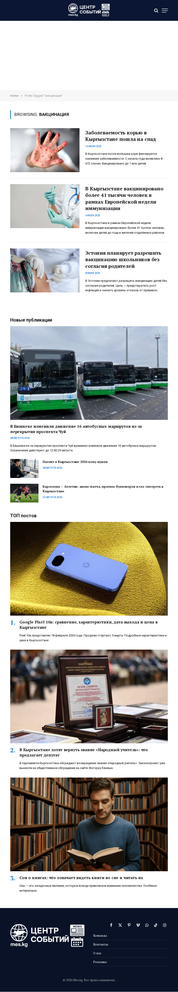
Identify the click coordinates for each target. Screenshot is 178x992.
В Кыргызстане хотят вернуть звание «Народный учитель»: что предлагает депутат (83, 752)
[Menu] (165, 10)
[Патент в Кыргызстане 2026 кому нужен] (24, 468)
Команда (100, 935)
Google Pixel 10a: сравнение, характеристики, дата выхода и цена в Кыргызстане (88, 624)
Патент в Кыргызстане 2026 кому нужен (75, 461)
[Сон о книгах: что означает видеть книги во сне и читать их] (89, 824)
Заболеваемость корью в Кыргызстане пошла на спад (120, 136)
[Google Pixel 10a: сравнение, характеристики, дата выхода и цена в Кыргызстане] (89, 569)
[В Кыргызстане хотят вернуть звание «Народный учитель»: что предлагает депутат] (89, 696)
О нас (97, 953)
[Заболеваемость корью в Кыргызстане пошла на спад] (44, 150)
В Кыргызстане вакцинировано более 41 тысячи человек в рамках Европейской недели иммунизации (124, 198)
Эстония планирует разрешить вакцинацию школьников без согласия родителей (123, 259)
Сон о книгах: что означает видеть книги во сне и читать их (81, 877)
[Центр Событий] (89, 10)
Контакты (100, 944)
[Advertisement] (89, 55)
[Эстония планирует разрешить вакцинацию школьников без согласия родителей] (44, 270)
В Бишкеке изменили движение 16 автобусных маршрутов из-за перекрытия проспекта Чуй (76, 429)
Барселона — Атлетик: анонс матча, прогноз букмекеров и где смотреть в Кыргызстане (103, 488)
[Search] (156, 10)
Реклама (100, 962)
